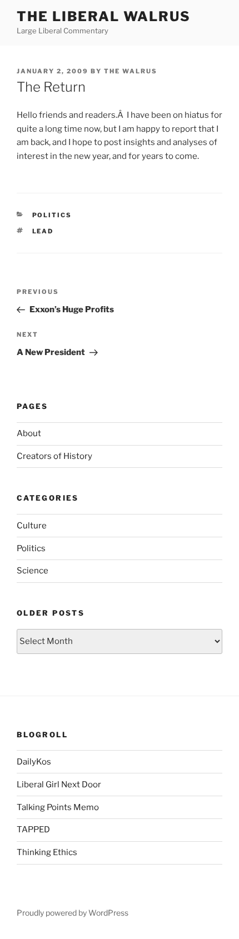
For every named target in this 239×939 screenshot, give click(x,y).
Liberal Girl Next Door (59, 785)
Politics (52, 215)
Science (32, 571)
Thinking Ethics (47, 852)
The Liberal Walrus (104, 16)
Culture (32, 526)
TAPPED (33, 830)
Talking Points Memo (58, 807)
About (29, 433)
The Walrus (130, 71)
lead (43, 231)
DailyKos (34, 762)
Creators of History (54, 456)
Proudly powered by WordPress (72, 912)
